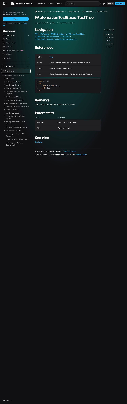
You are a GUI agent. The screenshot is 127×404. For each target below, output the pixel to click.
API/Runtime (44, 34)
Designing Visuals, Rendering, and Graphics (17, 92)
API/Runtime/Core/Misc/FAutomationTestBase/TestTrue (55, 39)
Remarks (108, 41)
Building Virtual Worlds (13, 88)
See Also (108, 47)
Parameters (109, 44)
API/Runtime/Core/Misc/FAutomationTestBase (52, 37)
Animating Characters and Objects (17, 106)
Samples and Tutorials (13, 130)
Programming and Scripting (15, 100)
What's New (10, 78)
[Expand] (4, 78)
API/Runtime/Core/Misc (75, 34)
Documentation (49, 11)
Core (51, 57)
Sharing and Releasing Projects (16, 127)
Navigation (109, 34)
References (109, 37)
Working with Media (12, 113)
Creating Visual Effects (13, 97)
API (36, 34)
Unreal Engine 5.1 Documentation (13, 75)
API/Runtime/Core (57, 34)
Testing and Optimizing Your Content (15, 123)
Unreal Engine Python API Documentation (14, 144)
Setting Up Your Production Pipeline (15, 117)
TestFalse (38, 142)
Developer (41, 11)
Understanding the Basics (14, 82)
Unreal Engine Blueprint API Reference (15, 135)
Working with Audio (12, 110)
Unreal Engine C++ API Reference (17, 139)
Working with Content (13, 85)
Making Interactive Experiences (16, 103)
